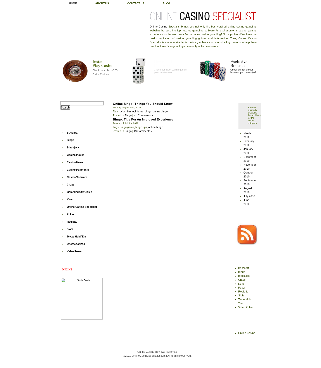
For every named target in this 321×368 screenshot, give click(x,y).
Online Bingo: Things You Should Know (143, 103)
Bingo (70, 140)
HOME (73, 3)
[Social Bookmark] (247, 244)
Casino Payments (78, 169)
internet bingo (143, 111)
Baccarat (72, 132)
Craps (70, 184)
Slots (70, 229)
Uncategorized (76, 244)
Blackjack (73, 147)
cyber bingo (127, 111)
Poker (70, 214)
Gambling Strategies (79, 192)
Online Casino (158, 26)
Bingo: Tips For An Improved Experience (143, 119)
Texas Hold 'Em (76, 236)
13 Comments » (143, 131)
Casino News (75, 162)
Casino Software (77, 177)
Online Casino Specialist (82, 206)
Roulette (72, 221)
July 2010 (249, 196)
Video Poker (74, 251)
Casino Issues (76, 154)
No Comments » (143, 115)
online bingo (160, 111)
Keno (70, 199)
